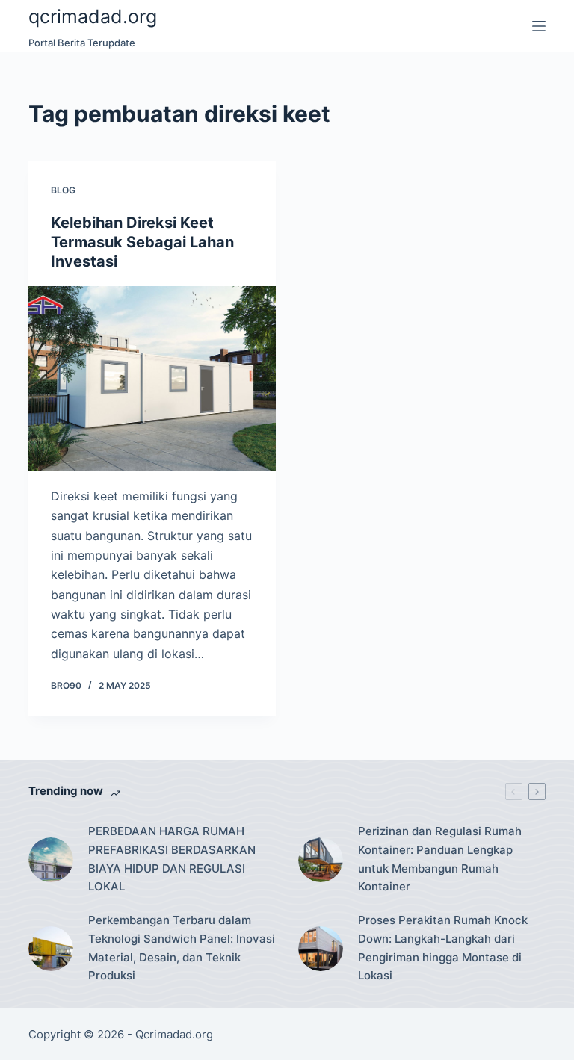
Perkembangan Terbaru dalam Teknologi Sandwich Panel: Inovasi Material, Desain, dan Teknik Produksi (181, 947)
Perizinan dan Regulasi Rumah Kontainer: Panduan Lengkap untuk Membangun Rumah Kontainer (440, 858)
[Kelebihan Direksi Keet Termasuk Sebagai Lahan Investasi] (152, 378)
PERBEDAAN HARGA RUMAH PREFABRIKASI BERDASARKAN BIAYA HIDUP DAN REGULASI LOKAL (172, 858)
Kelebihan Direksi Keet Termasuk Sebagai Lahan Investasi (142, 242)
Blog (63, 190)
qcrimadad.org (92, 16)
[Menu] (539, 26)
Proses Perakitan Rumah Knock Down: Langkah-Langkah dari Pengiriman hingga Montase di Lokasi (443, 947)
